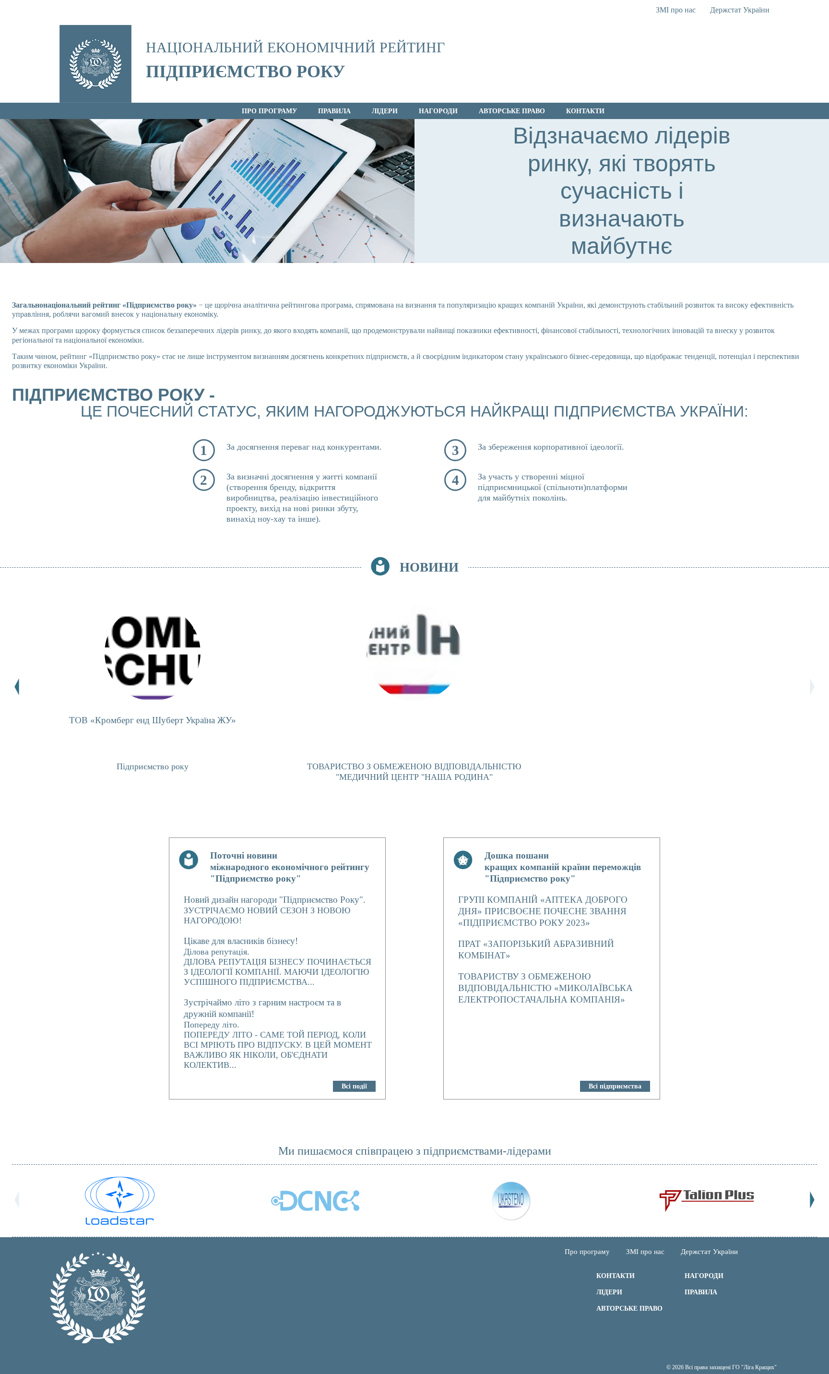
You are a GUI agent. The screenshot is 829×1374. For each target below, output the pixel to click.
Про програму (269, 111)
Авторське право (512, 111)
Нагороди (438, 111)
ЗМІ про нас (676, 10)
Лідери (385, 111)
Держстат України (740, 10)
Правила (334, 111)
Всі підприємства (615, 1086)
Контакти (585, 111)
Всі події (354, 1086)
